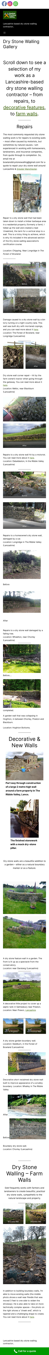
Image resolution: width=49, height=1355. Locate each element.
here (36, 329)
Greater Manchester (27, 169)
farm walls (26, 114)
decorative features (23, 107)
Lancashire (30, 1010)
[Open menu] (4, 32)
